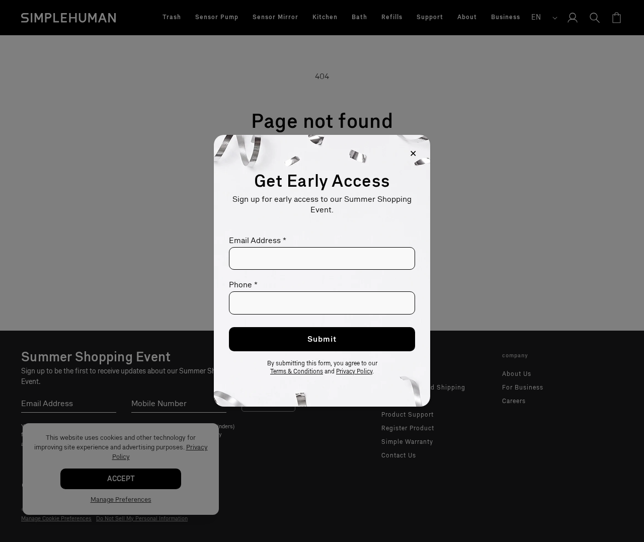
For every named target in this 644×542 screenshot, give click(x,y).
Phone (243, 285)
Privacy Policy (354, 371)
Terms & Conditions (296, 371)
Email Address (257, 240)
